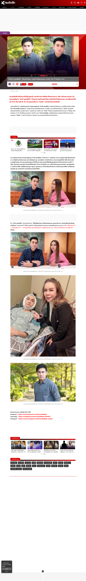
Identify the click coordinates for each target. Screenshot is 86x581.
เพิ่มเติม (3, 566)
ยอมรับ (6, 568)
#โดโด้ (48, 466)
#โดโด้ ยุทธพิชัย (27, 469)
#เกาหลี (61, 463)
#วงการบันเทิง (47, 463)
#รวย (34, 466)
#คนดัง (13, 466)
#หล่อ (66, 466)
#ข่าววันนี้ (21, 463)
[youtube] (78, 2)
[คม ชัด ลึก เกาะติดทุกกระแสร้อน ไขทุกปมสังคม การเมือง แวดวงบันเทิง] (43, 3)
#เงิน (23, 466)
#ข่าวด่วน (27, 463)
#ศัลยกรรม (67, 463)
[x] (75, 2)
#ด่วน (18, 466)
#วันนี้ (33, 463)
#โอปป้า (61, 466)
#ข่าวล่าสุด (13, 463)
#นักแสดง (39, 463)
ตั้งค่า (7, 571)
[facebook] (71, 2)
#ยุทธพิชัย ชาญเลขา (16, 469)
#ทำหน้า (29, 466)
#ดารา (55, 463)
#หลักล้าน (54, 466)
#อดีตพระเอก (41, 466)
